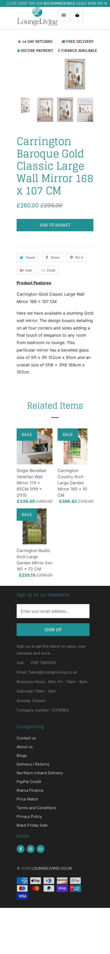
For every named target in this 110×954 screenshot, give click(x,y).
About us (25, 746)
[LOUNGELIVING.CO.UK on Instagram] (31, 849)
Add (28, 270)
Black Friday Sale (32, 825)
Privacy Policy (29, 816)
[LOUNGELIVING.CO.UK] (37, 18)
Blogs (22, 755)
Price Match (27, 799)
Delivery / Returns (33, 764)
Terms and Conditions (37, 807)
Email (51, 270)
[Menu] (64, 15)
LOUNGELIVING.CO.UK (52, 868)
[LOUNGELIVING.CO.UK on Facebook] (21, 849)
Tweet (30, 257)
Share (55, 257)
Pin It (79, 257)
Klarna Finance (30, 790)
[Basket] (77, 15)
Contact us (26, 738)
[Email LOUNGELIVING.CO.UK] (41, 849)
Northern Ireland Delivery (40, 772)
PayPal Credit (29, 781)
